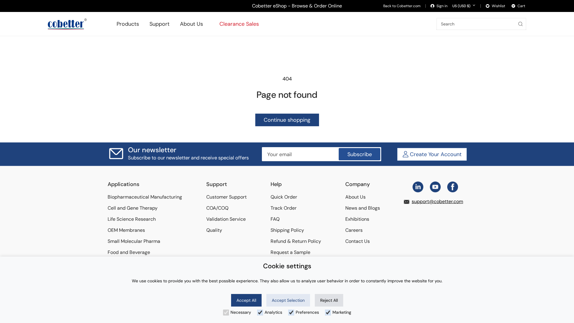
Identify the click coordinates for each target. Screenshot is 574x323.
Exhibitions (357, 219)
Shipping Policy (287, 230)
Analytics (273, 312)
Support (159, 24)
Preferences (307, 312)
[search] (521, 24)
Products (128, 24)
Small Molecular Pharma (134, 241)
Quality (214, 230)
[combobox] (481, 24)
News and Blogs (362, 208)
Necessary (240, 312)
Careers (354, 230)
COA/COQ (217, 208)
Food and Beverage (129, 252)
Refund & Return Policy (296, 241)
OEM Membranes (126, 230)
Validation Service (226, 219)
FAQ (275, 219)
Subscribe (359, 154)
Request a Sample (290, 252)
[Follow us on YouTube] (435, 187)
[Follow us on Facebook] (452, 187)
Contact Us (357, 241)
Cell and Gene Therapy (133, 208)
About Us (191, 24)
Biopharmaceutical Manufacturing (145, 197)
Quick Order (284, 197)
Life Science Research (132, 219)
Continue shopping (287, 120)
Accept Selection (288, 300)
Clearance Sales (239, 24)
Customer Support (226, 197)
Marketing (341, 312)
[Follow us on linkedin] (418, 187)
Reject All (329, 300)
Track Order (284, 208)
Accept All (246, 300)
